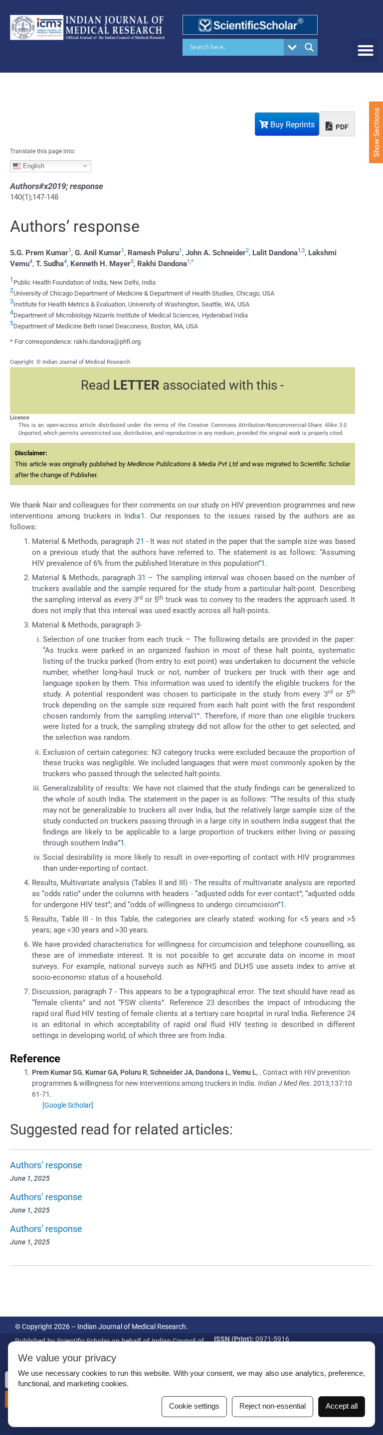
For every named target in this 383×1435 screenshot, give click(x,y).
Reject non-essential (272, 1406)
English (32, 165)
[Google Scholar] (67, 1105)
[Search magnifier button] (309, 47)
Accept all (342, 1406)
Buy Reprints (291, 124)
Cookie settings (194, 1406)
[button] (365, 50)
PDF (341, 127)
